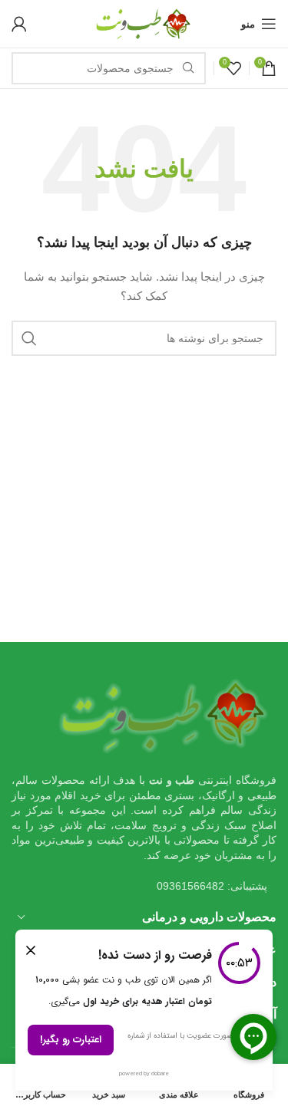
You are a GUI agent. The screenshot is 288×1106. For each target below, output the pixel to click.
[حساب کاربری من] (19, 23)
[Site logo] (144, 23)
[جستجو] (29, 338)
